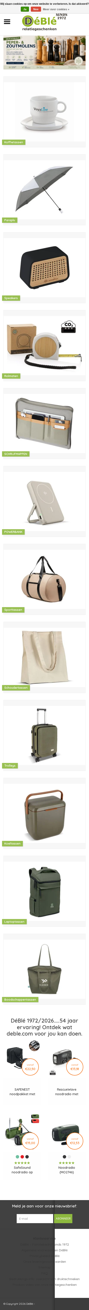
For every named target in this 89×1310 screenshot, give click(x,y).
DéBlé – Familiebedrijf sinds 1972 (44, 1244)
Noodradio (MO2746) (66, 1170)
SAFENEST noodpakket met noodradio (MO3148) (22, 1091)
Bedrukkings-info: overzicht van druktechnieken (44, 1279)
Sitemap (44, 1267)
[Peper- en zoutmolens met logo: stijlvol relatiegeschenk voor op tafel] (44, 52)
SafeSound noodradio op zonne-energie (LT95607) (22, 1170)
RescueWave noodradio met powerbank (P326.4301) (66, 1091)
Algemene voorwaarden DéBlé (44, 1250)
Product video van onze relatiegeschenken (45, 1285)
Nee (36, 9)
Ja (24, 9)
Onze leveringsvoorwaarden (44, 1262)
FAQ (44, 1273)
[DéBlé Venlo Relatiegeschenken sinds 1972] (51, 21)
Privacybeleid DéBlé (45, 1256)
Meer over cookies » (56, 9)
